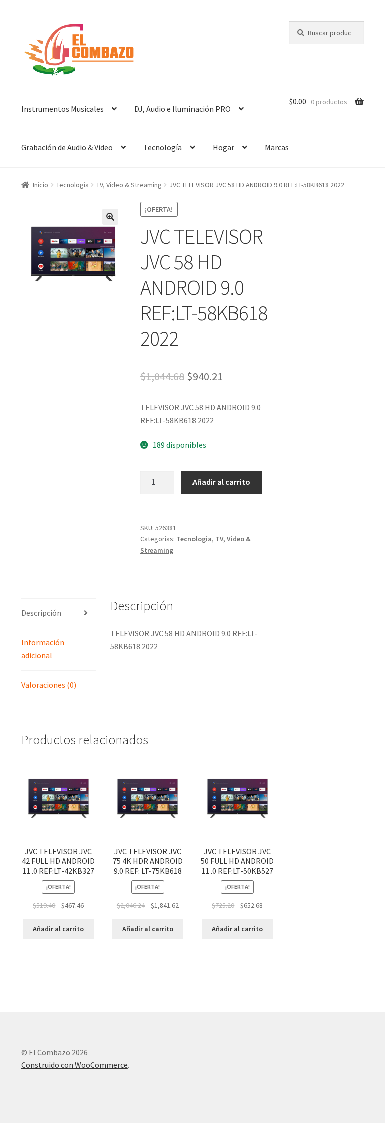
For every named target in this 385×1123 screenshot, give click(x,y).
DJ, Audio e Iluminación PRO (182, 109)
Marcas (277, 147)
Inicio (40, 184)
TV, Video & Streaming (129, 184)
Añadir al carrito (221, 482)
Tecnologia (72, 184)
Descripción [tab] (41, 613)
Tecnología (162, 147)
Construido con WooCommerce (74, 1065)
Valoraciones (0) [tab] (48, 685)
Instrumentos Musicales (62, 109)
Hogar (223, 147)
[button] (110, 217)
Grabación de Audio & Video (67, 147)
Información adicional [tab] (42, 648)
